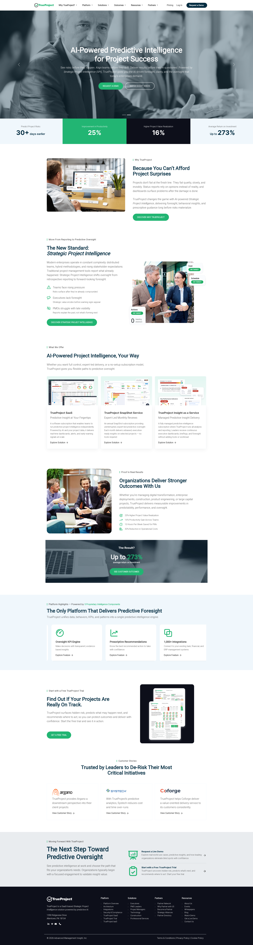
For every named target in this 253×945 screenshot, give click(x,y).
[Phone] (60, 924)
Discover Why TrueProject (151, 217)
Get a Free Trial (59, 735)
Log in (179, 5)
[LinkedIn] (49, 924)
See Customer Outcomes (126, 572)
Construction (135, 915)
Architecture (108, 906)
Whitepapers (189, 909)
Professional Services (139, 918)
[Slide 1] (124, 114)
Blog (186, 912)
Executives (134, 903)
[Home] (45, 5)
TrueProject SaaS (110, 915)
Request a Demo (196, 5)
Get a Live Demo (191, 918)
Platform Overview (111, 903)
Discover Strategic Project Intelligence (72, 322)
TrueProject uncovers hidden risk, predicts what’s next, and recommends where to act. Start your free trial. (168, 872)
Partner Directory (164, 915)
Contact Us (189, 921)
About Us (188, 903)
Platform (86, 5)
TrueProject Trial (110, 918)
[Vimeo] (52, 924)
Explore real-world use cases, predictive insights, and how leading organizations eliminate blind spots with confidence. (172, 857)
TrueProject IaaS (110, 921)
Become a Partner (164, 909)
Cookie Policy (197, 938)
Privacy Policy (182, 938)
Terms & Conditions (166, 938)
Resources (136, 5)
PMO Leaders (136, 906)
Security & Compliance (112, 912)
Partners (152, 5)
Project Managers (137, 909)
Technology (135, 912)
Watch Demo (189, 915)
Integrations (108, 909)
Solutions (102, 5)
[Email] (56, 924)
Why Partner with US (165, 906)
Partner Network (164, 903)
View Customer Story (62, 813)
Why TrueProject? (67, 5)
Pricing (170, 5)
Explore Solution (58, 442)
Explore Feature (58, 655)
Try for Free (56, 85)
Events (187, 906)
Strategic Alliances (165, 912)
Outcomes (119, 5)
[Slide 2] (129, 114)
